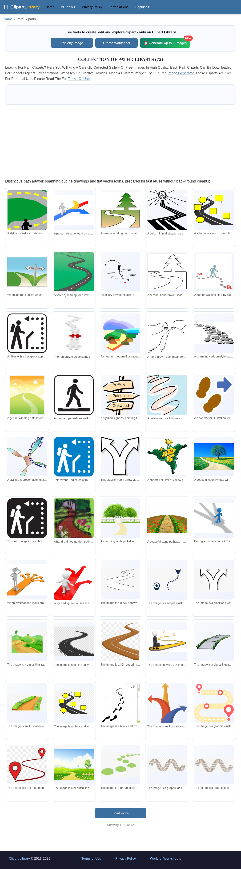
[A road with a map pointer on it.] (214, 703)
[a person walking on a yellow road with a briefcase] (167, 641)
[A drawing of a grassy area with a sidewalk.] (214, 641)
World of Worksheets (165, 858)
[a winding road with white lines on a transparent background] (73, 641)
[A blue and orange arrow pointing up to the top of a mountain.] (167, 709)
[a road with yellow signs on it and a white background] (73, 703)
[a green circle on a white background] (120, 764)
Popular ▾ (142, 7)
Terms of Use (119, 7)
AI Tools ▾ (68, 7)
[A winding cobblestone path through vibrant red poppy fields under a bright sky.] (167, 518)
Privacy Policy (92, 7)
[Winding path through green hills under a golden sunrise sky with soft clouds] (27, 395)
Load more (120, 813)
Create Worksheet (116, 43)
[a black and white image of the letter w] (214, 580)
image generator (180, 73)
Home (49, 7)
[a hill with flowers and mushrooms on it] (27, 703)
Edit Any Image (72, 43)
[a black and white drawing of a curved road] (120, 580)
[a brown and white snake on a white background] (214, 764)
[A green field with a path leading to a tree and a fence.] (73, 764)
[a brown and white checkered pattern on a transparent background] (167, 764)
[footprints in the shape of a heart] (120, 703)
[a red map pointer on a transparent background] (27, 764)
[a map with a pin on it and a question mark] (167, 580)
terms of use (79, 79)
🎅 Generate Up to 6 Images (167, 41)
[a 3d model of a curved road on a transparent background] (120, 641)
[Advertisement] (120, 141)
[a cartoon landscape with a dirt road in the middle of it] (27, 641)
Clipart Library (19, 858)
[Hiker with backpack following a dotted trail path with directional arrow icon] (27, 518)
